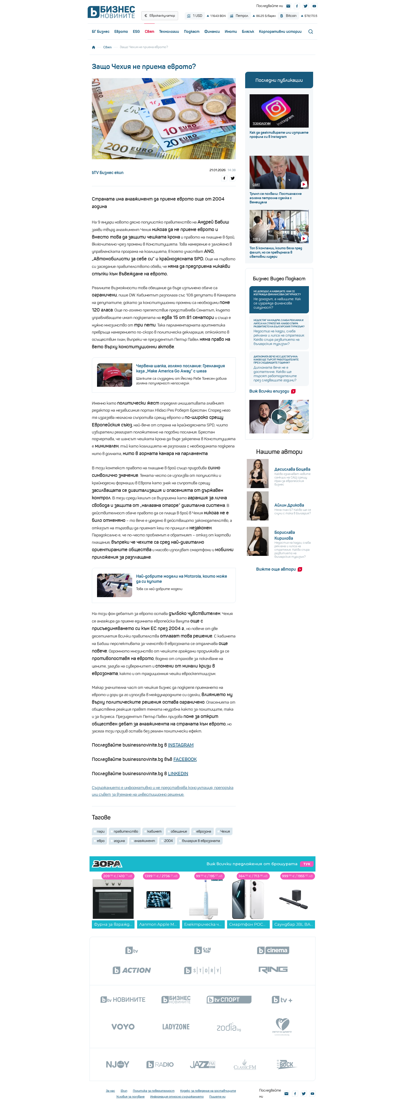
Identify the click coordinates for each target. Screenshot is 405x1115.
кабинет (154, 831)
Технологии (169, 31)
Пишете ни (217, 1096)
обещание (179, 831)
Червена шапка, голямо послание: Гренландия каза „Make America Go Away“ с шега (180, 368)
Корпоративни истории (280, 31)
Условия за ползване (130, 1096)
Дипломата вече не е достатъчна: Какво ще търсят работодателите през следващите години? (276, 359)
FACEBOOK (185, 759)
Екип (124, 1090)
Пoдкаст (191, 31)
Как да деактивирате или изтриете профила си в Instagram (279, 134)
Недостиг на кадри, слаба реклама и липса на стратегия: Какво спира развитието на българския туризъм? (279, 323)
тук (306, 864)
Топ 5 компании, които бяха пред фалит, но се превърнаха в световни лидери (276, 252)
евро (101, 841)
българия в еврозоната (201, 841)
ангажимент (144, 841)
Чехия (225, 831)
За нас (110, 1090)
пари (101, 831)
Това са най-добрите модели (159, 589)
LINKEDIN (178, 774)
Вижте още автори (276, 569)
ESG (136, 31)
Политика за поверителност (154, 1090)
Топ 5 (256, 239)
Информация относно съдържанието (177, 1096)
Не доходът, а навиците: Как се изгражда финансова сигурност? (277, 293)
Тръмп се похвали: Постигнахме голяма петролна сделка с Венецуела (276, 198)
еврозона (203, 831)
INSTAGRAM (181, 745)
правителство (126, 831)
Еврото (121, 31)
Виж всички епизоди (269, 391)
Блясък (248, 31)
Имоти (231, 31)
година (119, 841)
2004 (168, 841)
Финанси (212, 31)
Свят (149, 31)
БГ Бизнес (100, 31)
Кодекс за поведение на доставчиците (208, 1090)
